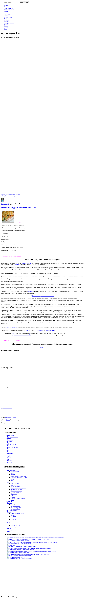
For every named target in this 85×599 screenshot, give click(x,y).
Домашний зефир (24, 552)
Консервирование (9, 23)
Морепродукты (11, 444)
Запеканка (8, 417)
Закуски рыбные (15, 509)
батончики (40, 330)
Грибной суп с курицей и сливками (39, 539)
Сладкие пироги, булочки (18, 498)
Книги (6, 11)
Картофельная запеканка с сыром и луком (44, 551)
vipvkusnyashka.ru (11, 32)
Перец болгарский (12, 447)
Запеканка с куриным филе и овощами (18, 207)
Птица (18, 194)
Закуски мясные (15, 506)
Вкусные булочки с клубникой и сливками (45, 542)
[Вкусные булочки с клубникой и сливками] (20, 542)
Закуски (6, 21)
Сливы (9, 451)
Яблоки (9, 462)
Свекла (9, 450)
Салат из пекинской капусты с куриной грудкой (50, 537)
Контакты (7, 5)
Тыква (9, 456)
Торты (12, 500)
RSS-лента (7, 14)
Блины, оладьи (15, 483)
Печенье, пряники (16, 492)
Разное (6, 24)
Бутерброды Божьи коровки (10, 195)
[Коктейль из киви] (13, 540)
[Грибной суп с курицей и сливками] (18, 539)
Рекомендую (7, 6)
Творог (9, 454)
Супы (5, 29)
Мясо (12, 473)
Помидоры (10, 448)
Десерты (13, 515)
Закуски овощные (16, 507)
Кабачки (9, 441)
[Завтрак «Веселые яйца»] (14, 546)
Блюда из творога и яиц (17, 513)
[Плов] (9, 545)
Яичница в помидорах (28, 549)
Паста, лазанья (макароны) (18, 476)
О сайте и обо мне (9, 3)
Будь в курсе (14, 529)
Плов (13, 545)
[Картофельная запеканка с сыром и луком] (19, 551)
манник (28, 330)
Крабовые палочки (12, 443)
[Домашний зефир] (13, 552)
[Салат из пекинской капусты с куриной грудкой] (21, 537)
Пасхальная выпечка (16, 491)
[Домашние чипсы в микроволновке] (18, 554)
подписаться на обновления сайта (21, 335)
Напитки (13, 516)
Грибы (9, 438)
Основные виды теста (17, 489)
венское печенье (50, 330)
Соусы (12, 521)
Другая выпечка (15, 485)
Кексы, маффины (15, 486)
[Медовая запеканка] (13, 543)
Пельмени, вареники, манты (19, 477)
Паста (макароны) (12, 446)
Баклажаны (10, 435)
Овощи (13, 474)
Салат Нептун (21, 557)
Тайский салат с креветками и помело (41, 548)
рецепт (13, 333)
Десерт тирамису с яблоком (26, 195)
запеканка (18, 264)
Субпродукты (11, 453)
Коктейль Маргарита (27, 558)
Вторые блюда (8, 17)
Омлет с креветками (26, 555)
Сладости (13, 519)
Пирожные (14, 494)
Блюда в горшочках (12, 437)
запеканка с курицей (11, 327)
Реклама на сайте (9, 9)
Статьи (6, 27)
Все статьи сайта (8, 8)
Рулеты (13, 497)
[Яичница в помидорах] (14, 549)
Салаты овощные (15, 525)
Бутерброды (14, 504)
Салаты (6, 26)
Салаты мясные (15, 523)
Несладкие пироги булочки (18, 488)
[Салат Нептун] (12, 557)
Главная (6, 15)
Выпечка (6, 18)
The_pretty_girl (5, 204)
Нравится (42, 347)
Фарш (9, 457)
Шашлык (9, 460)
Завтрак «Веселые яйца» (30, 546)
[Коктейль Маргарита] (13, 558)
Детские (6, 20)
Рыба (12, 480)
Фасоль (14, 417)
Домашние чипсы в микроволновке (39, 554)
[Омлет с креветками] (13, 555)
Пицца (12, 495)
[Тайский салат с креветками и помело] (18, 548)
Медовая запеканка (25, 543)
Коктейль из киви (24, 540)
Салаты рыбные (15, 526)
